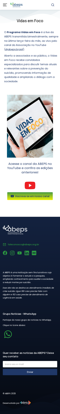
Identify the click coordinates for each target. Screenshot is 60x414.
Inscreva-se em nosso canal (32, 196)
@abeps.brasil (14, 49)
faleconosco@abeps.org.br (23, 244)
